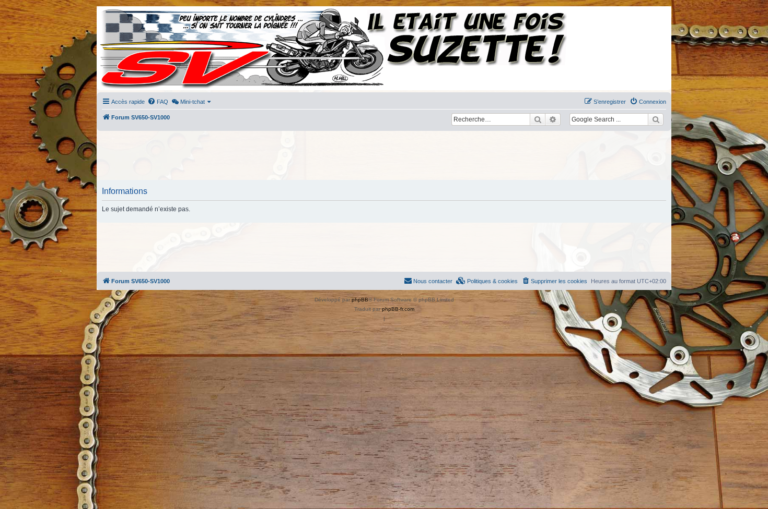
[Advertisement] (384, 156)
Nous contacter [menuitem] (432, 281)
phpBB (360, 299)
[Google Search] (656, 119)
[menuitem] (157, 101)
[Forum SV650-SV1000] (144, 48)
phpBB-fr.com (398, 309)
